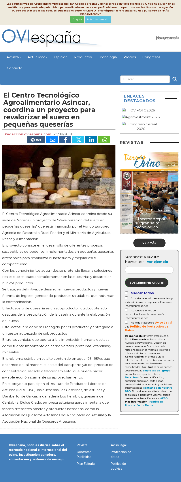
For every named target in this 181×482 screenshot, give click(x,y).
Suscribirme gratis (147, 282)
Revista (13, 57)
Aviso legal (118, 445)
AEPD (164, 398)
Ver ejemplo (157, 262)
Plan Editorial (86, 464)
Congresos (151, 57)
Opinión (61, 57)
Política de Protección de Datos (144, 403)
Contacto (15, 68)
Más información (98, 19)
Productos (83, 57)
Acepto (77, 19)
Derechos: (132, 377)
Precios (129, 57)
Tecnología (107, 57)
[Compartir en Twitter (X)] (78, 139)
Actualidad (36, 57)
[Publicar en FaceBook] (65, 139)
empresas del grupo (156, 370)
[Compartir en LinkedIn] (91, 139)
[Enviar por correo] (52, 139)
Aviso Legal (163, 322)
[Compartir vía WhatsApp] (104, 139)
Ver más (149, 243)
